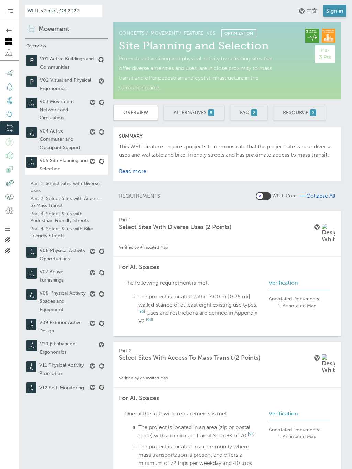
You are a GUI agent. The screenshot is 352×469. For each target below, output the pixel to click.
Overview (135, 112)
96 (141, 311)
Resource (298, 112)
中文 (312, 11)
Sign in (334, 11)
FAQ (247, 112)
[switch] (263, 196)
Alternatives (193, 112)
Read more (132, 171)
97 (251, 434)
